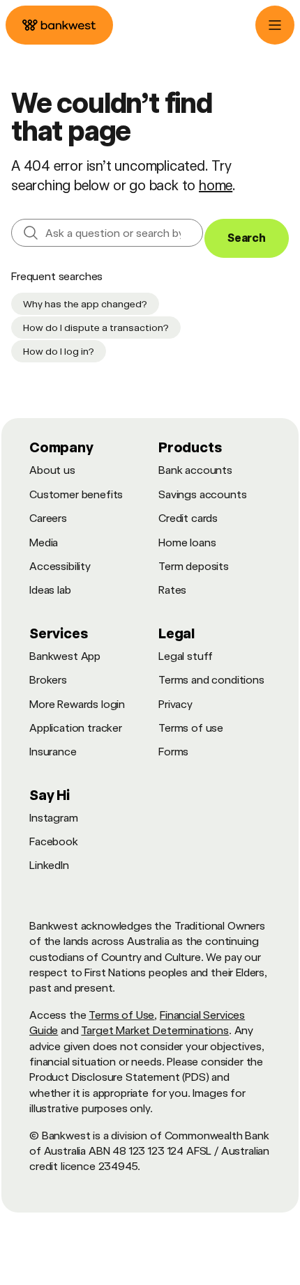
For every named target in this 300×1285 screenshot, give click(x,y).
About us (52, 470)
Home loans (187, 542)
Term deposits (193, 566)
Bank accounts (195, 470)
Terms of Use (121, 1015)
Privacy (175, 704)
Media (43, 542)
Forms (173, 751)
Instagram (53, 817)
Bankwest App (64, 656)
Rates (172, 590)
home (215, 185)
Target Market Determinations (155, 1030)
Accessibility (60, 566)
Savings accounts (202, 494)
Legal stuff (185, 656)
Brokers (48, 679)
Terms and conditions (211, 679)
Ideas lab (50, 590)
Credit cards (188, 518)
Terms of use (190, 727)
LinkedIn (49, 865)
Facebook (53, 841)
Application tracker (75, 727)
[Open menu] (274, 25)
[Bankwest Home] (59, 25)
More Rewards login (77, 704)
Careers (48, 518)
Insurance (53, 751)
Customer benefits (76, 494)
